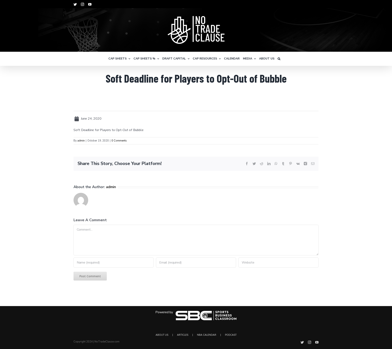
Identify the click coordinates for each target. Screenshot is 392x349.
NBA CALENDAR (206, 335)
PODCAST (231, 335)
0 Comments (119, 141)
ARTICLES (182, 335)
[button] (279, 59)
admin (81, 141)
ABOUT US (162, 335)
